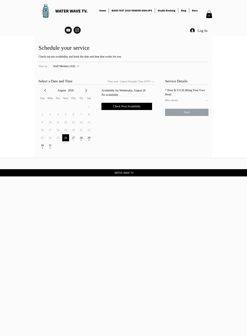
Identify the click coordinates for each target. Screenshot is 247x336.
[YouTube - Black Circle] (68, 30)
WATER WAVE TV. (71, 11)
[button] (209, 14)
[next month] (86, 90)
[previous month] (45, 90)
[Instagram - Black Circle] (77, 30)
